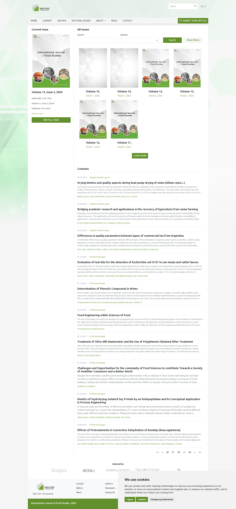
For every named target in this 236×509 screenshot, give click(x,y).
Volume (124, 35)
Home (34, 20)
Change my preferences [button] (162, 499)
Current (47, 20)
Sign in (203, 6)
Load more (140, 155)
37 (173, 452)
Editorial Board (81, 20)
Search (80, 35)
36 (167, 452)
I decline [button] (142, 499)
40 (190, 452)
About (100, 20)
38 (178, 452)
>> (200, 452)
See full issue (51, 120)
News (114, 20)
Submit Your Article (194, 20)
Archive (61, 20)
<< (157, 452)
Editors (79, 488)
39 (184, 452)
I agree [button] (130, 499)
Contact (127, 20)
